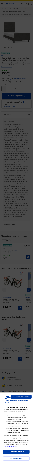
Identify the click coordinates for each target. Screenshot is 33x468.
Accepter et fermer (17, 451)
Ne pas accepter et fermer (21, 397)
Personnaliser (17, 458)
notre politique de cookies (10, 446)
